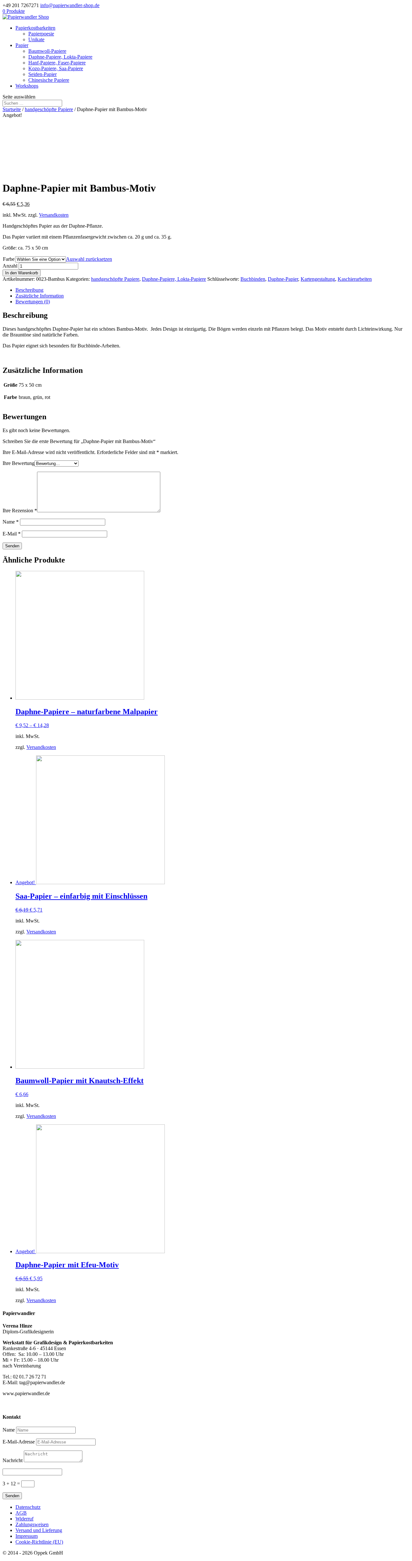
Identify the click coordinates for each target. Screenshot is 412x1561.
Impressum (26, 1536)
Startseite (12, 109)
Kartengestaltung (318, 279)
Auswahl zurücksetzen (89, 259)
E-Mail (12, 533)
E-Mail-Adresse (19, 1441)
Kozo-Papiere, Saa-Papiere (55, 68)
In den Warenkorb (21, 272)
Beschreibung (29, 290)
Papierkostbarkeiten (35, 28)
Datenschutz (28, 1507)
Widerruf (24, 1518)
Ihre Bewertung (18, 463)
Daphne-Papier (283, 279)
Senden (12, 1495)
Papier (21, 45)
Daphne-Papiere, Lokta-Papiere (60, 57)
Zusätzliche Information (39, 295)
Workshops (26, 86)
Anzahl (10, 266)
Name (11, 522)
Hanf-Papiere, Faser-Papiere (57, 62)
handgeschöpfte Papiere (49, 109)
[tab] (212, 290)
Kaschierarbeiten (355, 279)
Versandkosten (54, 215)
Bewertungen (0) (32, 301)
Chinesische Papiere (48, 80)
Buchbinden (252, 279)
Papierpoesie (41, 33)
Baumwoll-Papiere (47, 51)
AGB (21, 1513)
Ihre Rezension (20, 510)
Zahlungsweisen (32, 1524)
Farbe (8, 259)
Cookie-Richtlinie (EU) (39, 1542)
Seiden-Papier (42, 74)
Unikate (36, 39)
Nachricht (13, 1460)
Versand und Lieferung (38, 1530)
